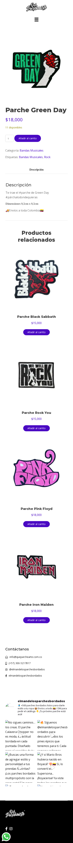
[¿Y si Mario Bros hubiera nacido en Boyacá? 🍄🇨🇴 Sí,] (52, 767)
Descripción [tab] (36, 169)
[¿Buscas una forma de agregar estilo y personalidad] (20, 767)
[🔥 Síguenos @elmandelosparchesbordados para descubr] (52, 735)
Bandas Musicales (31, 150)
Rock (47, 157)
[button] (36, 19)
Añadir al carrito (28, 138)
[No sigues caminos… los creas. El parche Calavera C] (20, 735)
